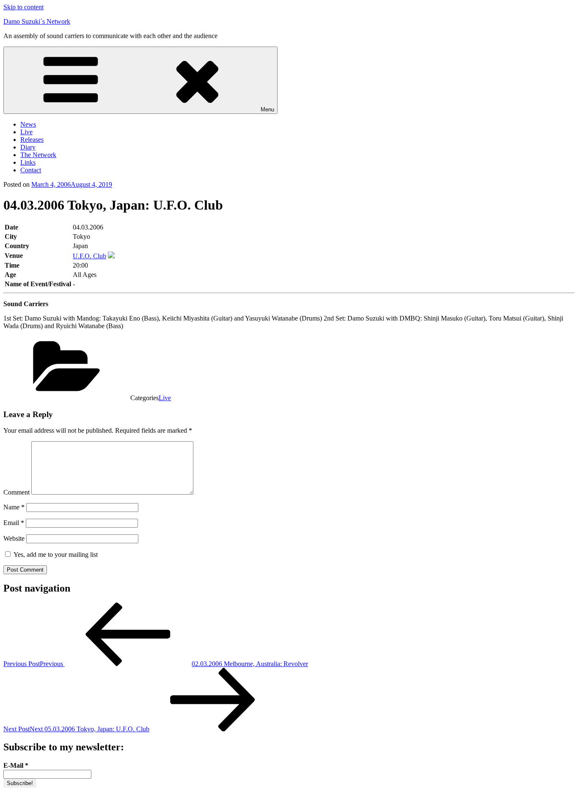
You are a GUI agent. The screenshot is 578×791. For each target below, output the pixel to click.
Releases (32, 139)
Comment (16, 492)
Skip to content (23, 7)
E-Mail (15, 765)
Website (14, 538)
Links (28, 162)
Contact (30, 170)
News (28, 124)
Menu (267, 109)
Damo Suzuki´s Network (36, 21)
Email (13, 522)
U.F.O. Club (89, 256)
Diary (28, 147)
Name (14, 507)
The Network (38, 154)
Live (26, 132)
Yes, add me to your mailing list (55, 554)
